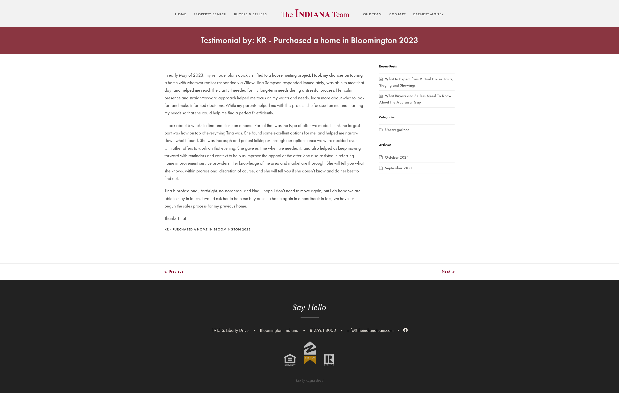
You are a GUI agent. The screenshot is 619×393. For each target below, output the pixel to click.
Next (446, 272)
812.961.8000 (323, 330)
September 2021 (399, 168)
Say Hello (310, 307)
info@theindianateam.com (370, 330)
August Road (314, 380)
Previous (173, 272)
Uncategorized (397, 129)
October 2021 (397, 157)
